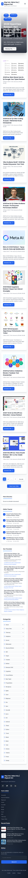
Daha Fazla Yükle (14, 486)
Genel (6, 14)
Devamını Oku (7, 94)
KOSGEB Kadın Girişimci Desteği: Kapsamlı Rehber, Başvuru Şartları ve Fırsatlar (15, 538)
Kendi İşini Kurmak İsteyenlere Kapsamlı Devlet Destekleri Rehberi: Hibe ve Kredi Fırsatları (14, 526)
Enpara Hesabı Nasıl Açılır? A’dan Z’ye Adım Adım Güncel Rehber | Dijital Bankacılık (15, 520)
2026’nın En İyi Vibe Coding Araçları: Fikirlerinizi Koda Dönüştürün (13, 121)
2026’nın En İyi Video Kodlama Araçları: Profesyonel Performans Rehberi (14, 206)
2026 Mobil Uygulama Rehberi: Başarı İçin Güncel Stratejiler (12, 289)
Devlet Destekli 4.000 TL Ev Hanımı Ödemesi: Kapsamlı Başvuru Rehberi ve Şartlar (15, 532)
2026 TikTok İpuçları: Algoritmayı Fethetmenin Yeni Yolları (13, 331)
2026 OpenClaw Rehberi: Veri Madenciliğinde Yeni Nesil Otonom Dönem (14, 30)
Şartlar (14, 873)
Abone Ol (14, 862)
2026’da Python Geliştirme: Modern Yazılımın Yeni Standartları (13, 373)
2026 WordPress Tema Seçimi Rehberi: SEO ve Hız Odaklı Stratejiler (14, 455)
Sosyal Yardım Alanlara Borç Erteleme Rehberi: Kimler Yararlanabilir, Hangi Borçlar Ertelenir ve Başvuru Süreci (13, 514)
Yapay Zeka (7, 18)
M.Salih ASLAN (21, 251)
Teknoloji (14, 14)
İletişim (19, 873)
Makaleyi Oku (8, 48)
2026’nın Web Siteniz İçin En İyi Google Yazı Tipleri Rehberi (15, 834)
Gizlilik (8, 873)
